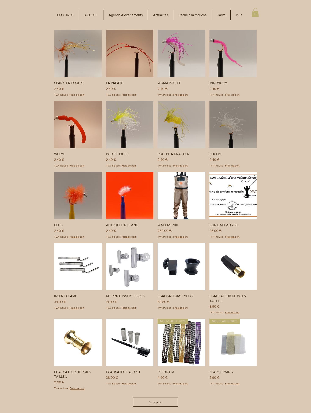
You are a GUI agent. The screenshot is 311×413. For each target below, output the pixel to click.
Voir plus (155, 402)
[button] (65, 15)
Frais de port (77, 94)
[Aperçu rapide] (78, 53)
